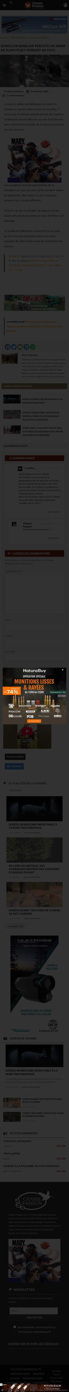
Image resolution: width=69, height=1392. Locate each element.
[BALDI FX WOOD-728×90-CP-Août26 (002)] (34, 1387)
